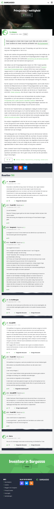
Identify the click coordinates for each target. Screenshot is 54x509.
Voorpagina (27, 7)
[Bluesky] (27, 483)
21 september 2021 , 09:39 (13, 183)
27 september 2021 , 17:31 (13, 229)
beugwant (13, 227)
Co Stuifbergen (14, 300)
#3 (23, 357)
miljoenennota (29, 159)
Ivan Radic (27, 26)
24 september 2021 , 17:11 (13, 359)
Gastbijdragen (8, 496)
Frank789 (13, 205)
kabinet (18, 159)
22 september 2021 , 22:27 (13, 207)
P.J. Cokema (13, 32)
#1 (23, 205)
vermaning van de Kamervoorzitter (38, 58)
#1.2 (23, 242)
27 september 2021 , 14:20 (13, 414)
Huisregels (7, 493)
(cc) (31, 26)
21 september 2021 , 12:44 (13, 302)
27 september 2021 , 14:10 (13, 438)
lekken (22, 159)
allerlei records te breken (12, 117)
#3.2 (23, 412)
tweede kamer (44, 159)
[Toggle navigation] (52, 2)
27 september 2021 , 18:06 (13, 244)
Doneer (27, 466)
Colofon (7, 485)
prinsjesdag (37, 159)
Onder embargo (15, 92)
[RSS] (31, 483)
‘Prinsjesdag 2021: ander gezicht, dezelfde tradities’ (19, 100)
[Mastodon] (22, 483)
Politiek (25, 34)
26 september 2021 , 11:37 (13, 395)
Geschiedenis (8, 482)
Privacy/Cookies (9, 490)
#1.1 (24, 227)
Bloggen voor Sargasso (11, 487)
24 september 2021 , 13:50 (13, 325)
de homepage (43, 43)
